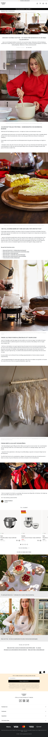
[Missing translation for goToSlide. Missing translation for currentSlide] (20, 544)
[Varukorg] (43, 3)
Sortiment (4, 711)
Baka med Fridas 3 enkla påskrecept (10, 253)
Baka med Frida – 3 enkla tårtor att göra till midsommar (14, 254)
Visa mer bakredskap (23, 547)
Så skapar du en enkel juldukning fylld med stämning (15, 649)
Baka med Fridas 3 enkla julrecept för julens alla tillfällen (14, 256)
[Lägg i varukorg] (19, 540)
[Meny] (46, 3)
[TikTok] (27, 700)
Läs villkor (24, 689)
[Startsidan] (3, 3)
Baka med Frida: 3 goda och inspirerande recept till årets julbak (16, 251)
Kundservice (4, 706)
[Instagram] (24, 700)
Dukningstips (44, 556)
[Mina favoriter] (40, 3)
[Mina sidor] (37, 3)
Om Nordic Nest (5, 720)
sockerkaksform (23, 490)
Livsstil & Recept (43, 600)
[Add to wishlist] (17, 540)
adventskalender (35, 438)
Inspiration (4, 716)
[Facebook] (20, 700)
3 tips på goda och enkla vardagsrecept (11, 257)
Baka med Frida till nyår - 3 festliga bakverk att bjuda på (14, 250)
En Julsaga (38, 647)
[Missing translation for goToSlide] (22, 544)
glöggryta (44, 332)
